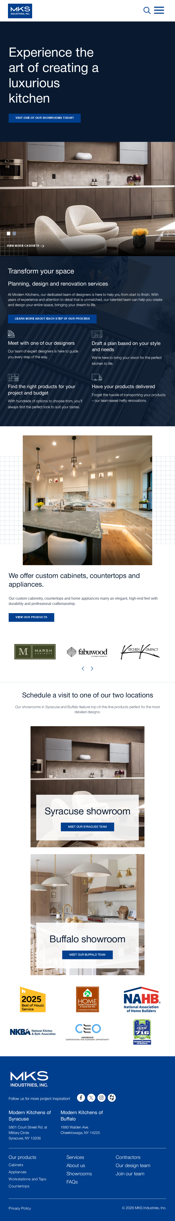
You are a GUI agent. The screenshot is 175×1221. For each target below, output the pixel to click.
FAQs (72, 1182)
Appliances (17, 1172)
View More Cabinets (23, 246)
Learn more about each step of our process (52, 319)
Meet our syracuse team (87, 827)
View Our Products (31, 617)
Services (75, 1157)
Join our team (130, 1174)
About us (76, 1166)
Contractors (128, 1157)
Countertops (19, 1186)
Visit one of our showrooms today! (44, 118)
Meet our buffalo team (87, 954)
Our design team (133, 1166)
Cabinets (16, 1165)
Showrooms (79, 1174)
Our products (22, 1157)
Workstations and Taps (27, 1179)
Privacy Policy (20, 1208)
